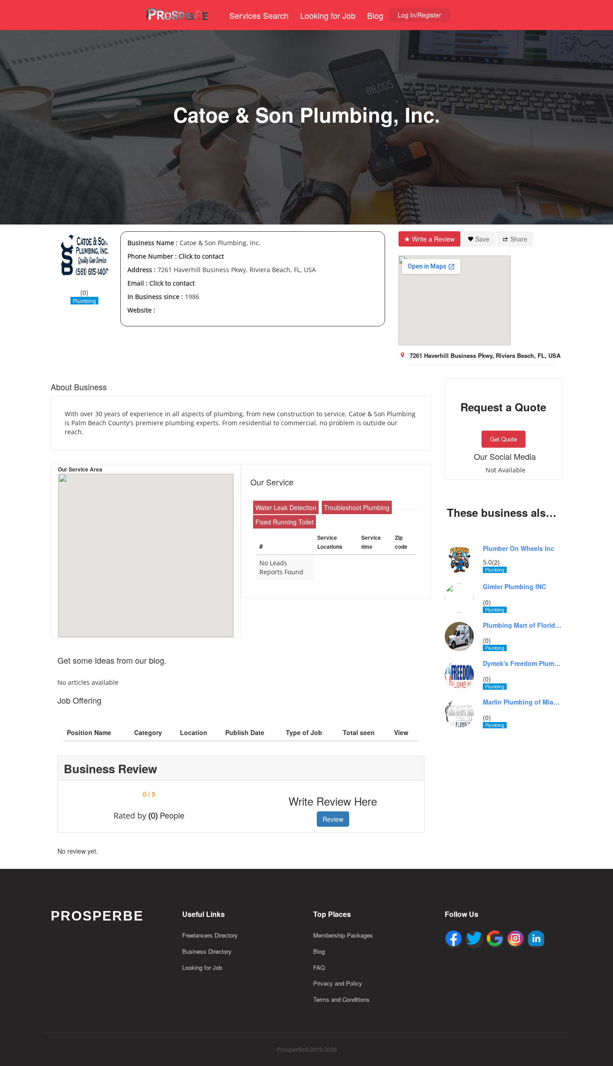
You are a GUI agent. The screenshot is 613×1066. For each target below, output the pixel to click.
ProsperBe (97, 915)
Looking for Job (327, 15)
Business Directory (207, 951)
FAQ (319, 967)
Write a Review (433, 238)
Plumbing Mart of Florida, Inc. (523, 625)
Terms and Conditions (341, 999)
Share (518, 238)
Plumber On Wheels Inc (518, 548)
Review (333, 819)
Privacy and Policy (337, 983)
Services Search (259, 15)
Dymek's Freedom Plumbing (523, 663)
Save (482, 238)
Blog (375, 15)
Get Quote (503, 439)
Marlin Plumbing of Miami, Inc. (523, 702)
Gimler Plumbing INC (514, 586)
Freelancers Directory (210, 935)
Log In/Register (419, 14)
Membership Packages (343, 935)
